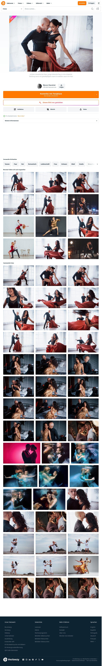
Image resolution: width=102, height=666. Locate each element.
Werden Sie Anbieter (66, 636)
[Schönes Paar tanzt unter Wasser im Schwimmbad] (56, 453)
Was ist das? (21, 116)
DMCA (37, 630)
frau (55, 164)
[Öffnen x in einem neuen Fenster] (39, 659)
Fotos (20, 3)
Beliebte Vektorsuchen (42, 636)
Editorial (39, 3)
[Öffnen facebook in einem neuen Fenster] (23, 659)
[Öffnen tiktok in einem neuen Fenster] (36, 659)
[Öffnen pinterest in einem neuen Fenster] (33, 659)
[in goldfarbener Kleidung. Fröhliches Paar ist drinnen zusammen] (51, 226)
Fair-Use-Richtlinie (90, 660)
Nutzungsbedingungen (62, 660)
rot (22, 164)
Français (92, 639)
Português (92, 633)
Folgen (61, 87)
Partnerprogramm (41, 633)
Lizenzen (38, 627)
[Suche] (91, 9)
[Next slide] (94, 164)
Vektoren (10, 3)
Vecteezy (7, 630)
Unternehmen (9, 636)
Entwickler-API (9, 642)
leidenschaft (45, 164)
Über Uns (62, 633)
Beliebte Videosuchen (42, 642)
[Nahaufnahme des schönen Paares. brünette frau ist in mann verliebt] (18, 521)
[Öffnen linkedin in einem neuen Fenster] (29, 659)
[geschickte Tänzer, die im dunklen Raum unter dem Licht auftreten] (83, 204)
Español (91, 630)
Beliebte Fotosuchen (41, 639)
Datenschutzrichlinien (76, 660)
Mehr (48, 3)
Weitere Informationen (12, 121)
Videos (29, 3)
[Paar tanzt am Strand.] (18, 544)
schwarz (64, 164)
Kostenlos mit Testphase (50, 94)
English (91, 627)
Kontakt (61, 630)
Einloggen (90, 3)
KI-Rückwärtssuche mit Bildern (14, 644)
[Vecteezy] (3, 3)
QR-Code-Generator (11, 650)
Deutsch (92, 636)
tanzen (7, 164)
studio (81, 164)
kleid (73, 164)
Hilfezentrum (63, 627)
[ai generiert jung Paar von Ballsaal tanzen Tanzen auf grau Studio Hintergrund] (83, 566)
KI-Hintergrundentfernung (13, 647)
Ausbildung (8, 639)
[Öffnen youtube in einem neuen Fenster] (42, 659)
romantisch (32, 164)
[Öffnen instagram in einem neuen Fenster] (26, 659)
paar (15, 164)
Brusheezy (7, 627)
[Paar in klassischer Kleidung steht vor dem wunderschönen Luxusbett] (18, 386)
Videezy (7, 633)
